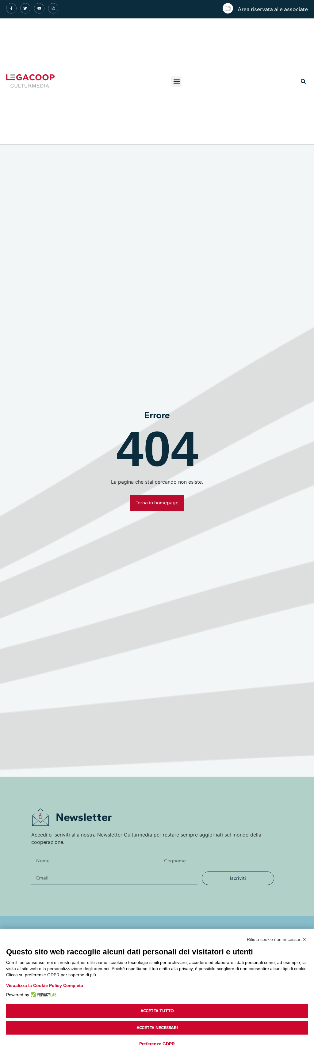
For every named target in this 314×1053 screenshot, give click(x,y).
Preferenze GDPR (157, 1043)
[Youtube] (39, 8)
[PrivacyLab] (42, 995)
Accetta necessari (157, 1027)
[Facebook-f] (11, 8)
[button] (176, 81)
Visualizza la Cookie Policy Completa (44, 985)
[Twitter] (25, 8)
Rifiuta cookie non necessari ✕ (276, 939)
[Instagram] (53, 8)
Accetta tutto (157, 1010)
